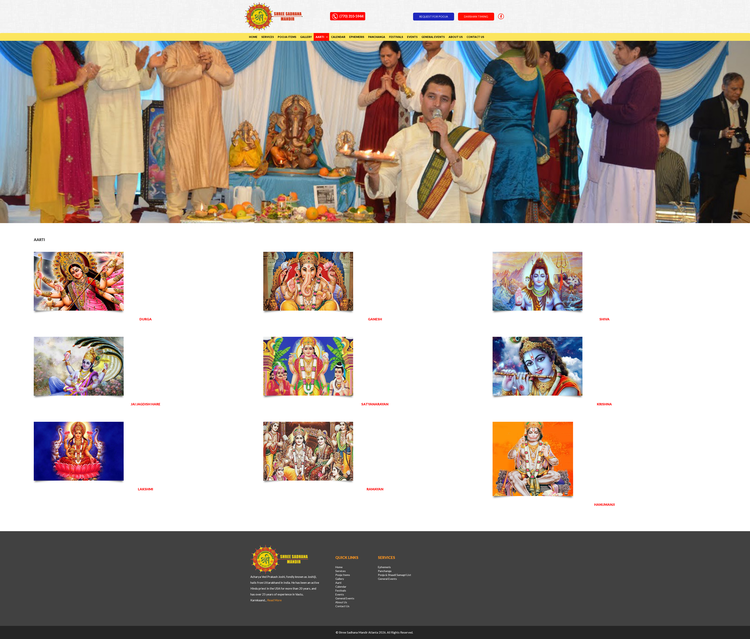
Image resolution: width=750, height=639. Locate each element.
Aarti (320, 36)
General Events (433, 36)
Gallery (306, 36)
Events (412, 36)
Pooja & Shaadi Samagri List (394, 574)
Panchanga (376, 36)
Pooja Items (287, 36)
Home (253, 36)
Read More (274, 600)
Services (267, 36)
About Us (456, 36)
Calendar (338, 36)
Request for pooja (433, 16)
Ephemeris (356, 36)
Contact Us (475, 36)
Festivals (396, 36)
